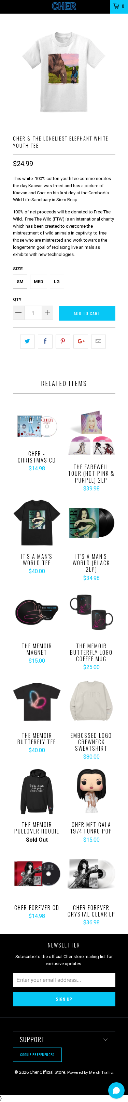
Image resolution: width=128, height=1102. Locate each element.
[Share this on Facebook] (45, 342)
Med (38, 281)
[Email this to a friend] (98, 342)
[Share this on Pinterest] (63, 342)
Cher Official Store (47, 1072)
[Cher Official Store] (64, 7)
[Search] (100, 5)
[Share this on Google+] (80, 342)
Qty (17, 299)
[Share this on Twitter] (27, 342)
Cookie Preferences (37, 1054)
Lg (57, 281)
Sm (20, 281)
